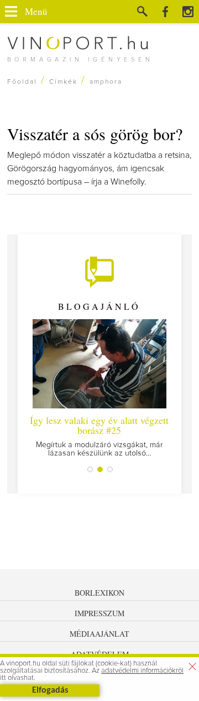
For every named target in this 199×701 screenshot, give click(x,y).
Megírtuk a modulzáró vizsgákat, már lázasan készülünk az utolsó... (99, 435)
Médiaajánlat (99, 633)
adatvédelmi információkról (142, 670)
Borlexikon (99, 592)
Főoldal (22, 82)
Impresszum (99, 613)
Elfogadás (50, 690)
